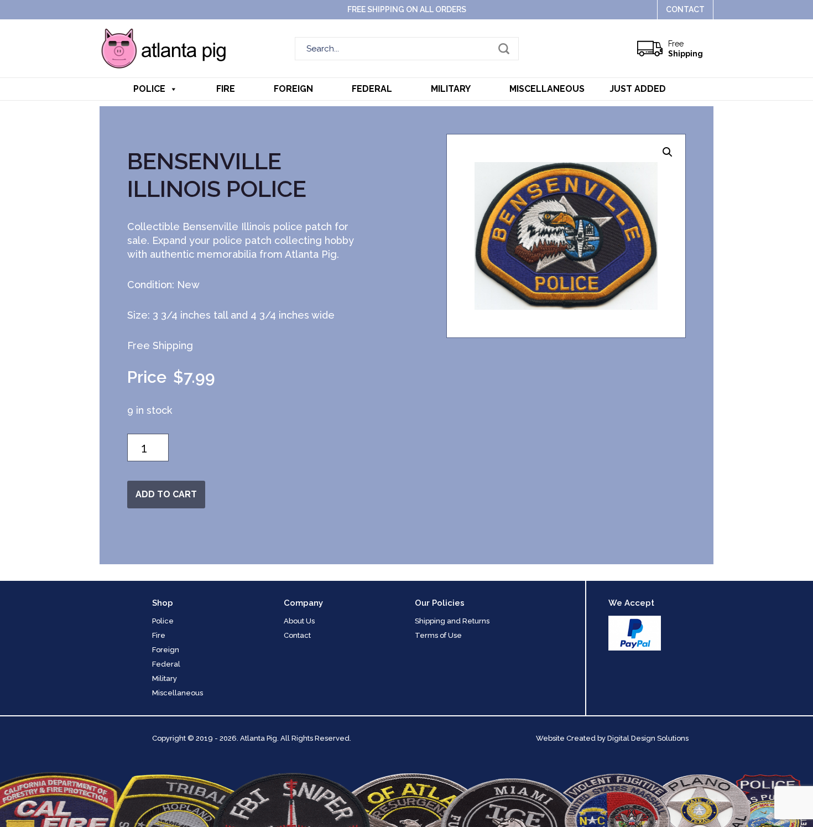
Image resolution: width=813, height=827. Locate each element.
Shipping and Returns (452, 621)
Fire (225, 89)
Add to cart (166, 494)
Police (149, 89)
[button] (668, 152)
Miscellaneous (547, 89)
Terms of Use (438, 635)
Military (451, 89)
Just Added (637, 89)
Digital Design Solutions (648, 738)
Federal (372, 89)
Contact (685, 9)
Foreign (293, 89)
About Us (299, 621)
